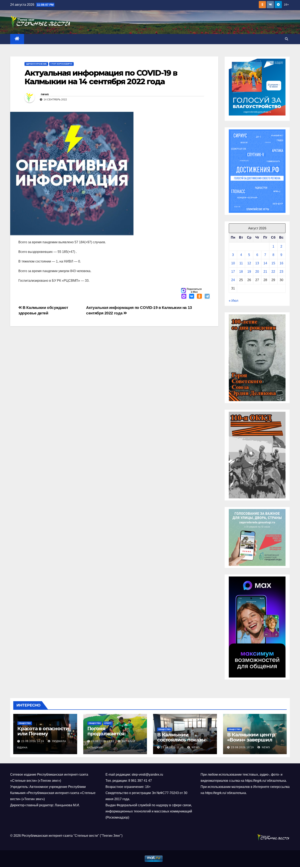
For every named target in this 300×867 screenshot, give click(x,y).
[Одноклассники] (199, 297)
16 (281, 263)
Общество (25, 723)
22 (273, 271)
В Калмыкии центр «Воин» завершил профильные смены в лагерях (254, 742)
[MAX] (184, 297)
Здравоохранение (36, 64)
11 (241, 263)
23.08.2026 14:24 (32, 741)
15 (273, 263)
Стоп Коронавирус (61, 64)
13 (257, 263)
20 (257, 271)
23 (281, 271)
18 (241, 271)
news (45, 94)
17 (233, 271)
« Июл (233, 300)
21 (265, 271)
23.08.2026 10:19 (242, 747)
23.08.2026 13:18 (102, 741)
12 (249, 263)
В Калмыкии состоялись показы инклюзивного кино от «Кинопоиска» (182, 742)
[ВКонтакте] (192, 297)
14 (265, 263)
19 (249, 271)
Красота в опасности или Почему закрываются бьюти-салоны (43, 736)
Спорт (107, 723)
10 (233, 263)
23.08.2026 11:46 (172, 747)
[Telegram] (207, 297)
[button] (286, 39)
